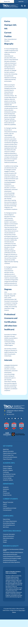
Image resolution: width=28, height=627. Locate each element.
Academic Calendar (8, 480)
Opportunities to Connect (9, 453)
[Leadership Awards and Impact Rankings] (14, 431)
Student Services (7, 495)
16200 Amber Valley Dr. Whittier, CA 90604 (15, 411)
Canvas (5, 506)
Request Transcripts (8, 502)
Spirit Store (6, 527)
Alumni (5, 491)
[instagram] (12, 418)
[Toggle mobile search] (22, 6)
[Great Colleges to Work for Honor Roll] (14, 423)
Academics (6, 487)
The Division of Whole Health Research (13, 552)
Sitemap (14, 612)
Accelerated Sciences (8, 476)
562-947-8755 (10, 414)
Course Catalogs (7, 478)
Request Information (8, 451)
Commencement (7, 510)
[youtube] (15, 418)
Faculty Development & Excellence (12, 556)
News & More (6, 519)
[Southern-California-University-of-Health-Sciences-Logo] (14, 405)
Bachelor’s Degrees (8, 470)
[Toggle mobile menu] (25, 6)
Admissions (6, 489)
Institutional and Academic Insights (12, 558)
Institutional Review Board (10, 560)
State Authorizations (8, 538)
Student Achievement (8, 536)
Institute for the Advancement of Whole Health (13, 550)
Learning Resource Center (9, 508)
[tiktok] (18, 418)
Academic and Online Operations (11, 562)
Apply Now (6, 449)
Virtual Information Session (10, 457)
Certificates (6, 472)
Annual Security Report (9, 523)
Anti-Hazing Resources (9, 525)
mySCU (5, 504)
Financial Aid (6, 493)
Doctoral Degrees (7, 466)
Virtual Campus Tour (8, 455)
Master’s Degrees (7, 468)
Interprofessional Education (10, 554)
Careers (5, 540)
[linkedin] (9, 418)
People (5, 542)
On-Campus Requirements (10, 521)
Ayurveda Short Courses (9, 474)
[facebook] (6, 418)
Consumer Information (9, 534)
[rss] (21, 418)
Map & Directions (7, 459)
